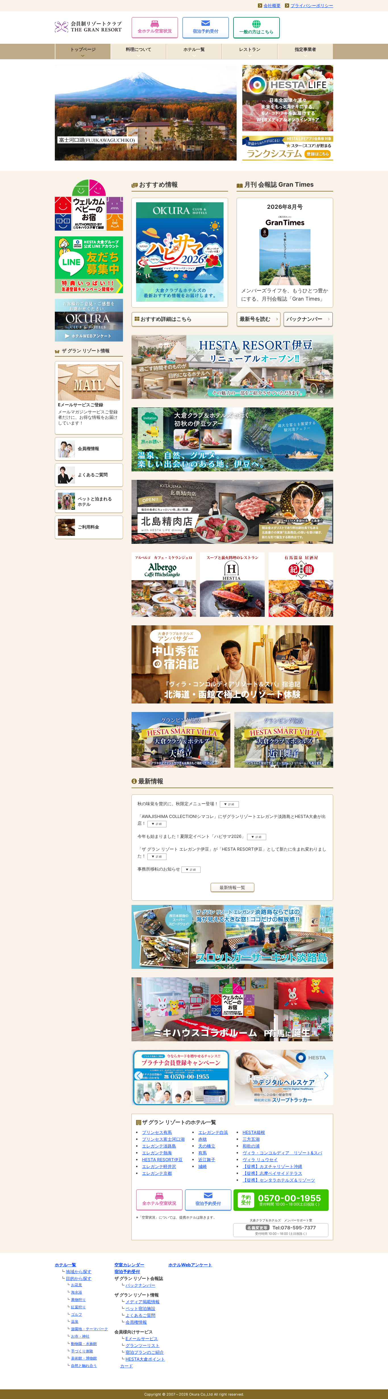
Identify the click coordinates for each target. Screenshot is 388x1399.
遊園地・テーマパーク (89, 1329)
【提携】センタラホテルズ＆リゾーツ (279, 1180)
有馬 (202, 1153)
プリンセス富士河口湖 (163, 1139)
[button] (138, 1075)
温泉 (74, 1321)
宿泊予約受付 (205, 31)
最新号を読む (255, 319)
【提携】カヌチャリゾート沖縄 (272, 1166)
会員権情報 (136, 1322)
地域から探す (78, 1271)
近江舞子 (206, 1159)
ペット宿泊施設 (140, 1308)
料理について (138, 49)
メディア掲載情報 (143, 1301)
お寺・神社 (80, 1336)
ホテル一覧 (194, 49)
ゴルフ (76, 1314)
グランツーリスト (143, 1345)
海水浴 (76, 1292)
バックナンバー (304, 319)
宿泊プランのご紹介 (145, 1352)
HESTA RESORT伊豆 (162, 1159)
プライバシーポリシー (312, 5)
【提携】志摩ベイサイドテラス (272, 1173)
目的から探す (78, 1278)
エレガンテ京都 (157, 1173)
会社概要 (272, 5)
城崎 (202, 1166)
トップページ (83, 49)
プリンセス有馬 (157, 1132)
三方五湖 (251, 1139)
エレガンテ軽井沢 (159, 1166)
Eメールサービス (142, 1338)
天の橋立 (206, 1146)
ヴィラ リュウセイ (260, 1159)
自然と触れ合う (84, 1365)
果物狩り (78, 1299)
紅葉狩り (78, 1307)
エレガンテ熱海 (157, 1153)
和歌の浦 (251, 1146)
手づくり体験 (82, 1351)
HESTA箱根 (254, 1132)
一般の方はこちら (256, 31)
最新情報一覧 (232, 887)
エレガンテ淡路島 (159, 1146)
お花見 (76, 1285)
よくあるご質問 (140, 1315)
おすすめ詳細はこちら (165, 319)
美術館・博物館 (84, 1358)
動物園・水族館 (84, 1343)
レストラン (249, 49)
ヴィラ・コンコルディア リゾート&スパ (282, 1153)
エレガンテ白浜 (213, 1132)
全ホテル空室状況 (155, 31)
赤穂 (202, 1139)
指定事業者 (305, 49)
